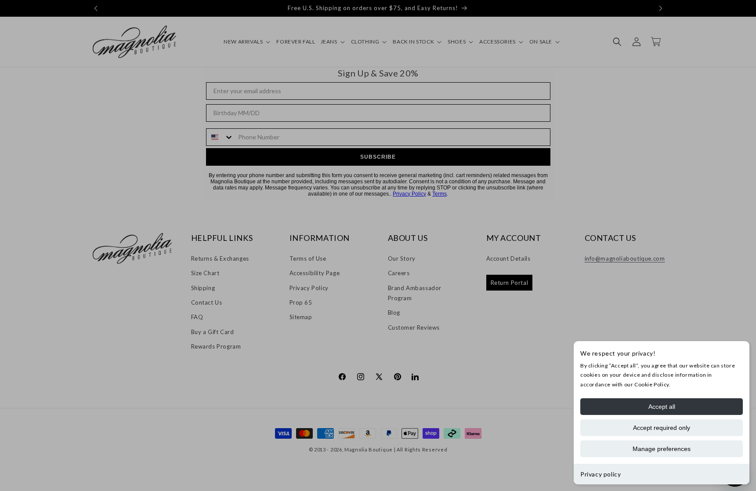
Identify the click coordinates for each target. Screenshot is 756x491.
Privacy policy (600, 474)
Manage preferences (662, 448)
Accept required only (661, 427)
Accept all (661, 406)
